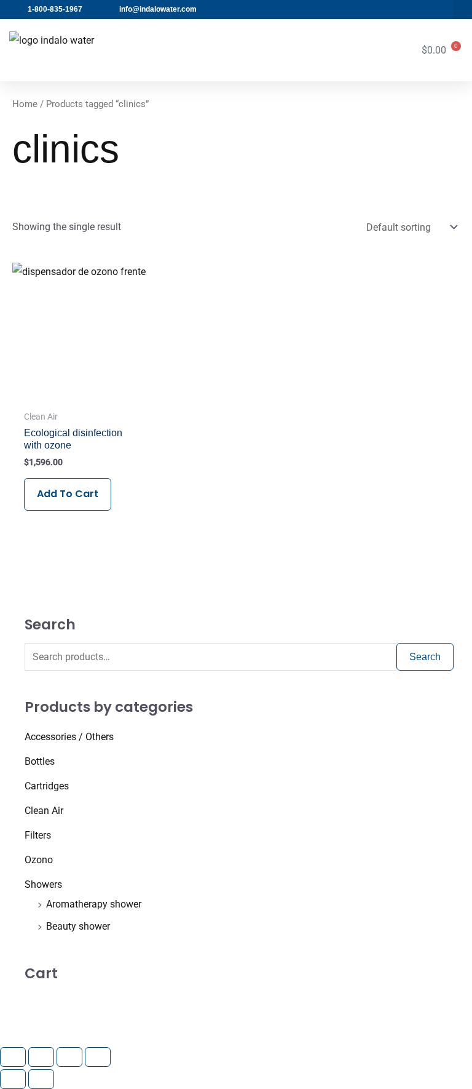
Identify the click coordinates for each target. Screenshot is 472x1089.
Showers (43, 884)
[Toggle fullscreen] (41, 1057)
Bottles (40, 761)
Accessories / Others (69, 737)
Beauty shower (78, 926)
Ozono (39, 860)
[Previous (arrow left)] (13, 1079)
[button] (462, 9)
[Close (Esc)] (98, 1057)
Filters (38, 835)
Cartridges (47, 786)
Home (24, 104)
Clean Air (44, 810)
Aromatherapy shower (93, 904)
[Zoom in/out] (13, 1057)
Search (425, 657)
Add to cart (67, 494)
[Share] (69, 1057)
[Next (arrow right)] (41, 1079)
